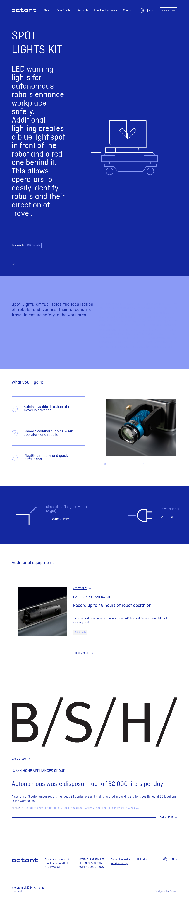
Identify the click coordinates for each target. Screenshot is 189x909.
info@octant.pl (119, 863)
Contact (128, 10)
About (47, 10)
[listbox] (140, 427)
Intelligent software (105, 10)
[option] (140, 427)
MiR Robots (33, 245)
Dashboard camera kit (97, 808)
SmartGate (63, 808)
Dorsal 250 (31, 808)
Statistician (132, 808)
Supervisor (118, 808)
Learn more (166, 817)
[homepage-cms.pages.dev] (24, 11)
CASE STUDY (19, 758)
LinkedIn (142, 860)
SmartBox (76, 808)
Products (83, 10)
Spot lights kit (47, 808)
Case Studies (64, 10)
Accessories (80, 588)
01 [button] (105, 464)
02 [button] (142, 464)
